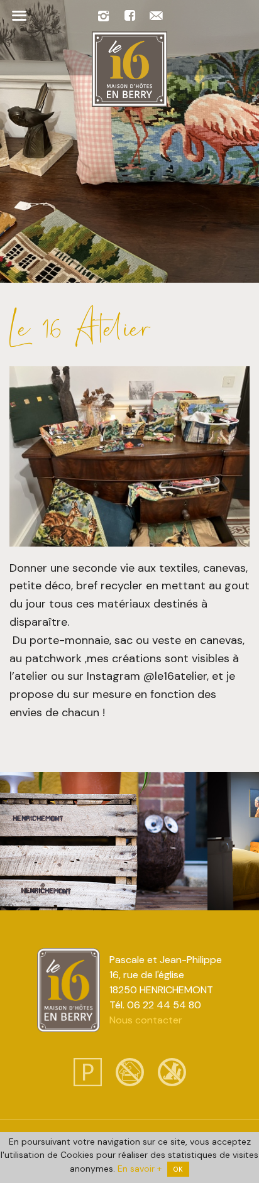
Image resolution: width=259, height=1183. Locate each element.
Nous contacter (145, 1020)
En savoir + (140, 1168)
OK (178, 1169)
